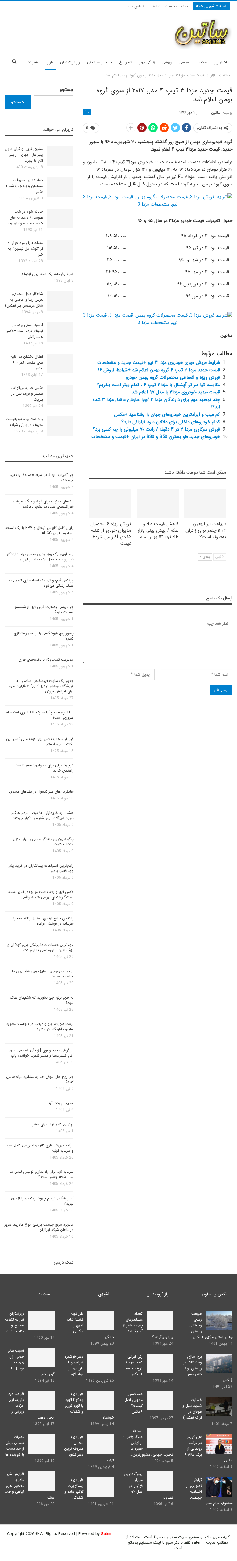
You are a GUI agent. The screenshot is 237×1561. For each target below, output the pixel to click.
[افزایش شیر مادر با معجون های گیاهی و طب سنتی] (41, 1481)
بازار (50, 62)
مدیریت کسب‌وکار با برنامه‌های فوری (45, 659)
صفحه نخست (176, 6)
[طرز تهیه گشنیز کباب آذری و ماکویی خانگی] (100, 1320)
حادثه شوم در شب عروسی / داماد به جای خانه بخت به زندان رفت (24, 217)
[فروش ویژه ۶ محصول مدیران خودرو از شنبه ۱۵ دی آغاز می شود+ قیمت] (110, 503)
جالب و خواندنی (99, 62)
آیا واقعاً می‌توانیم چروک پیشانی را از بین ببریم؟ (42, 1200)
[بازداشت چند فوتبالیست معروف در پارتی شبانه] (60, 426)
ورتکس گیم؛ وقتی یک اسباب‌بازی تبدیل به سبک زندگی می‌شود (41, 583)
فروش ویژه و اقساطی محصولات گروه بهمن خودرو (173, 377)
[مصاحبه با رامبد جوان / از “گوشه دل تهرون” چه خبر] (60, 250)
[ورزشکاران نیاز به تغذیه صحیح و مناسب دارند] (41, 1320)
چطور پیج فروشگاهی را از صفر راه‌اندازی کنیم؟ (43, 635)
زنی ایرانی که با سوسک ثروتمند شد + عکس (133, 1365)
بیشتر (36, 62)
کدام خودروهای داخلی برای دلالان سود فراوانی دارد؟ (170, 422)
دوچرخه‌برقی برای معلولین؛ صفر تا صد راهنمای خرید (44, 767)
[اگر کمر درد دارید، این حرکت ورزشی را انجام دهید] (41, 1401)
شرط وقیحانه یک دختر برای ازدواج (47, 274)
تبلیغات (154, 6)
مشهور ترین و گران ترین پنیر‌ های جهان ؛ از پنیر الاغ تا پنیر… (24, 155)
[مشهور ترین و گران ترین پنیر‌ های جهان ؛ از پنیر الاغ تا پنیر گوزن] (60, 156)
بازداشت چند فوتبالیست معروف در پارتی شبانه (24, 422)
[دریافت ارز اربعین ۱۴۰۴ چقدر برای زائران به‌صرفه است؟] (205, 503)
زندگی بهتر (147, 62)
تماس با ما (135, 6)
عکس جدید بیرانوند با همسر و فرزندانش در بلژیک (26, 393)
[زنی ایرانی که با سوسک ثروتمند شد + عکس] (160, 1363)
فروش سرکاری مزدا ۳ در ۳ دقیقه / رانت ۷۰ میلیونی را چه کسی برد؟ (156, 429)
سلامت (202, 62)
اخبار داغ (125, 62)
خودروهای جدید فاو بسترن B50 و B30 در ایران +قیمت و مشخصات (155, 436)
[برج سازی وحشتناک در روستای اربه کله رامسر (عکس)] (219, 1363)
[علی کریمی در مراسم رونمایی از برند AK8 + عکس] (219, 1444)
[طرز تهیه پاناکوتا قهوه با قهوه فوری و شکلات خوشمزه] (100, 1401)
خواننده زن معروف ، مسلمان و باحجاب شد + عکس (24, 186)
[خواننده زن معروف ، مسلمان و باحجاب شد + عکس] (60, 187)
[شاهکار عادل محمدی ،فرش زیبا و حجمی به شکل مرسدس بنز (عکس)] (60, 301)
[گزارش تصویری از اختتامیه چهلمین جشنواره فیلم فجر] (219, 1487)
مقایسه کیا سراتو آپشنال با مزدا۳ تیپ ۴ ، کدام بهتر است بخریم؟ (158, 385)
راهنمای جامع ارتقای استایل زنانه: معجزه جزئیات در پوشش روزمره (43, 920)
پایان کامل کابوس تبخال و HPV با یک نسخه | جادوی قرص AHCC (39, 530)
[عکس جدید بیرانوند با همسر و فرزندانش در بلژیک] (60, 395)
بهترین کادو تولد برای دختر (52, 1124)
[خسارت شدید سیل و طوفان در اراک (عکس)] (219, 1407)
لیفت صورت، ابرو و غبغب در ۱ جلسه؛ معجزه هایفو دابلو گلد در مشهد (39, 1026)
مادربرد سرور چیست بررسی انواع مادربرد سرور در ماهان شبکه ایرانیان (39, 1227)
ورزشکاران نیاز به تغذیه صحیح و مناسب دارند (14, 1322)
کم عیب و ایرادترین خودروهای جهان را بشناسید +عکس (167, 414)
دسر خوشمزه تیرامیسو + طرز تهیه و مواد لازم (74, 1365)
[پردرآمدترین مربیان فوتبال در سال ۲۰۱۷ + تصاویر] (160, 1481)
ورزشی (167, 62)
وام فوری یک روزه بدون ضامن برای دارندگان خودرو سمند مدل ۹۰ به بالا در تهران (39, 556)
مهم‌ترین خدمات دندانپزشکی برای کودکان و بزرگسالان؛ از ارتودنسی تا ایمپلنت (40, 947)
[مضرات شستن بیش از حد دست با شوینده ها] (41, 1444)
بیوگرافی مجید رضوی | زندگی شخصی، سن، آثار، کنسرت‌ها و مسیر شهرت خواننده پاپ (40, 1052)
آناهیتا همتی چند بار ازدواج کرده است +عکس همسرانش (24, 331)
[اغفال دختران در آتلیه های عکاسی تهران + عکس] (60, 363)
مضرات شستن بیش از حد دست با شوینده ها (14, 1445)
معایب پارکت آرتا (60, 1103)
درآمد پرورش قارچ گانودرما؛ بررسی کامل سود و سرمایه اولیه (39, 1148)
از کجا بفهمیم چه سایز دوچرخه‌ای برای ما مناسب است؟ (42, 973)
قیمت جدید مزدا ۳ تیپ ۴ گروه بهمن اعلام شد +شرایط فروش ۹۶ (158, 370)
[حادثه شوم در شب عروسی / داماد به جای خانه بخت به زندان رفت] (60, 218)
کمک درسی (63, 1262)
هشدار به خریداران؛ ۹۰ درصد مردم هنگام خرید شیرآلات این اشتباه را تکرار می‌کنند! (42, 815)
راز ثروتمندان (70, 62)
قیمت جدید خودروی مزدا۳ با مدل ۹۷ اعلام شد (176, 392)
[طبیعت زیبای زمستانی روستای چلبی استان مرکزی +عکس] (219, 1320)
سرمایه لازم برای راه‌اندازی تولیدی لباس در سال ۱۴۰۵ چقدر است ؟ (41, 1174)
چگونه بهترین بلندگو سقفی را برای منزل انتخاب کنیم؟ (43, 841)
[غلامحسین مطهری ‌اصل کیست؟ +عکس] (160, 1401)
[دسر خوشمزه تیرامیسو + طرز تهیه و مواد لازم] (100, 1363)
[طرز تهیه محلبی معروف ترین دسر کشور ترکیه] (100, 1444)
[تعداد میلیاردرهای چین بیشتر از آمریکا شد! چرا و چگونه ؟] (160, 1320)
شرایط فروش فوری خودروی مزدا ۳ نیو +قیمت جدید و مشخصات (158, 362)
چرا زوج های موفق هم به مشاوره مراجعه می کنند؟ (39, 1079)
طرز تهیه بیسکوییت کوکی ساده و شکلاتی (73, 1488)
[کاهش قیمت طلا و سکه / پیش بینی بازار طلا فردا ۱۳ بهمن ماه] (158, 503)
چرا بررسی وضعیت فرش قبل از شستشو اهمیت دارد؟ (43, 609)
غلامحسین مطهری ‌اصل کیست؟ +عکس (133, 1402)
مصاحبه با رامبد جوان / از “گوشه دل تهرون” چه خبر (25, 248)
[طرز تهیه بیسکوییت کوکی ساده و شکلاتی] (100, 1487)
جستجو (66, 89)
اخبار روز (220, 62)
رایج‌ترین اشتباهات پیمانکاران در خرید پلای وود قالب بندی (40, 868)
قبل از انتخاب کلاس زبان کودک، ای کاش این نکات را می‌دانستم (39, 741)
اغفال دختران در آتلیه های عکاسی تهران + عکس (26, 362)
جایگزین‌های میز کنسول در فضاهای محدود (41, 791)
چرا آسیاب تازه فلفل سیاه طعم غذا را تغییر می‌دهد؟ (41, 477)
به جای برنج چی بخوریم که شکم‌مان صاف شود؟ (41, 1000)
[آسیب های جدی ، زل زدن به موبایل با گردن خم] (41, 1357)
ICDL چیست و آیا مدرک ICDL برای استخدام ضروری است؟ (39, 715)
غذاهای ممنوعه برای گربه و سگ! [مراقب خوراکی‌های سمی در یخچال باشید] (43, 503)
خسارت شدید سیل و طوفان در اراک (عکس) (192, 1408)
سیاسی (184, 62)
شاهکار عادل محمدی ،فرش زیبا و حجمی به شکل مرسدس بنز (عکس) (24, 299)
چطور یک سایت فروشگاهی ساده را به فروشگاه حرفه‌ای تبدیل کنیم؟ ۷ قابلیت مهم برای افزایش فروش (41, 686)
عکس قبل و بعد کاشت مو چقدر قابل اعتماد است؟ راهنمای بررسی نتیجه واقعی (40, 894)
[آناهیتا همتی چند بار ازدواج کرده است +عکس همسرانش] (60, 332)
